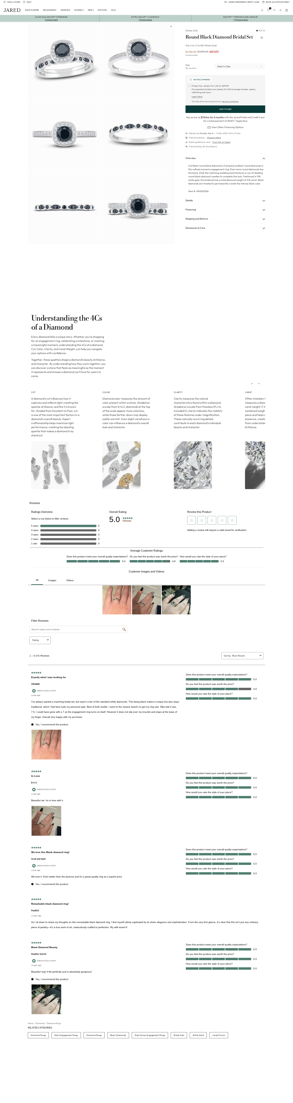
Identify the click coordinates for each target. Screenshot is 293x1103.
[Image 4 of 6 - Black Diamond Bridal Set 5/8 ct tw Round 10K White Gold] (138, 133)
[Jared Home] (11, 10)
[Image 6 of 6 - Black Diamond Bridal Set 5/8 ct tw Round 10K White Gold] (138, 207)
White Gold (198, 1035)
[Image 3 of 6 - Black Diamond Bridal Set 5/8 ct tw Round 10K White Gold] (64, 133)
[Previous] (252, 384)
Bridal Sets (179, 1035)
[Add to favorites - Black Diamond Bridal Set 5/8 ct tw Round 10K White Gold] (262, 38)
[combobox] (239, 66)
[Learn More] (197, 45)
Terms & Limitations (230, 101)
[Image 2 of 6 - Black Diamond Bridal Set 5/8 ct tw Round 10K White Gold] (138, 59)
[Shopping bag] (287, 10)
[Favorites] (274, 10)
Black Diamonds (118, 1035)
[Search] (262, 10)
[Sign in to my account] (280, 10)
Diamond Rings (38, 1035)
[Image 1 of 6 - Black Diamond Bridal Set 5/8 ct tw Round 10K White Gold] (64, 59)
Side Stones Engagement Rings (150, 1035)
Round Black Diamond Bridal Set (219, 37)
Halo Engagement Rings (66, 1035)
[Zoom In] (171, 26)
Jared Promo (218, 1035)
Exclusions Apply (191, 55)
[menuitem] (32, 10)
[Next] (259, 384)
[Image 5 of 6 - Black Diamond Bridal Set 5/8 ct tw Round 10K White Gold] (64, 207)
